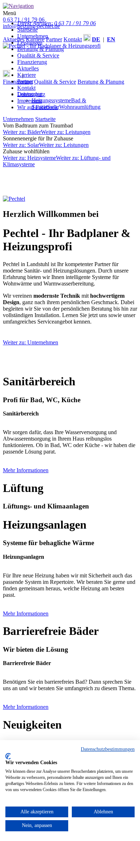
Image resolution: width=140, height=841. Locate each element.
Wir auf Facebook (37, 107)
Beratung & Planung (40, 49)
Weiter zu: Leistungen (65, 132)
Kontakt (26, 88)
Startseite (27, 30)
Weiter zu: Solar (21, 145)
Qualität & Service (38, 55)
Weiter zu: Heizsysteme (29, 158)
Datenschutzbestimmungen (108, 749)
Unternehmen (32, 36)
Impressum (29, 101)
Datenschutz (31, 94)
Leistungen (29, 43)
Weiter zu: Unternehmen (30, 342)
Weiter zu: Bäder (22, 132)
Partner (25, 81)
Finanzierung (32, 62)
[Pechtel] (14, 199)
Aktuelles (28, 68)
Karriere (26, 75)
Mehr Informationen (25, 470)
